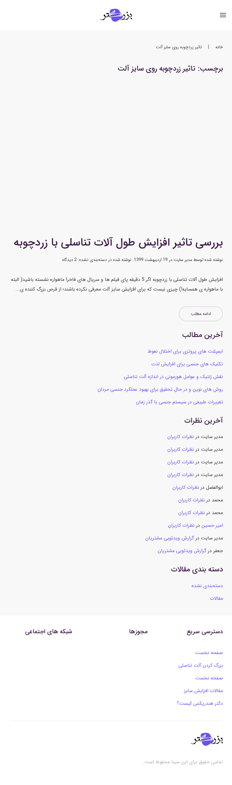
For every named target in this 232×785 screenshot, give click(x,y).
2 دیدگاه (69, 259)
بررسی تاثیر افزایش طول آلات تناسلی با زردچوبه (118, 242)
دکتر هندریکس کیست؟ (200, 703)
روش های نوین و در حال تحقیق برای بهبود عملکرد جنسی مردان (160, 389)
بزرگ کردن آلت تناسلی (201, 665)
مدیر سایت (183, 259)
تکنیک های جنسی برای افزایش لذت (187, 364)
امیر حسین (212, 525)
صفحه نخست (209, 652)
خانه (219, 47)
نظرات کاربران (180, 436)
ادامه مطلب (201, 313)
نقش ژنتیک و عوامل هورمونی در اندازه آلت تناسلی (173, 376)
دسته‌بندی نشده (93, 259)
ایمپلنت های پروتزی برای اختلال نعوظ (185, 351)
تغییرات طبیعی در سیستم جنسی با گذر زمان (179, 402)
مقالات (216, 598)
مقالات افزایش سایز (203, 690)
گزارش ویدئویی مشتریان (169, 538)
